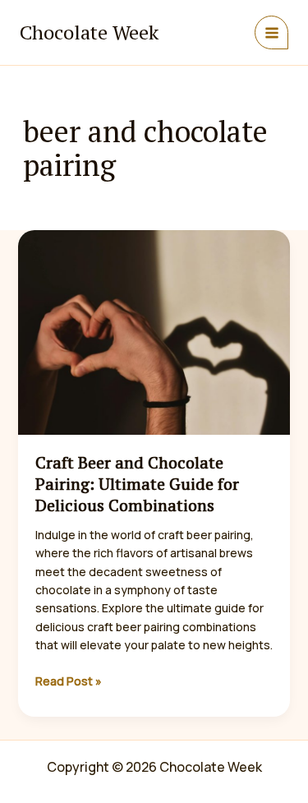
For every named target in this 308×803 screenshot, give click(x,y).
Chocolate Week (89, 32)
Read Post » (68, 681)
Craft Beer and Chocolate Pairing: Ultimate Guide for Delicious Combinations (137, 483)
